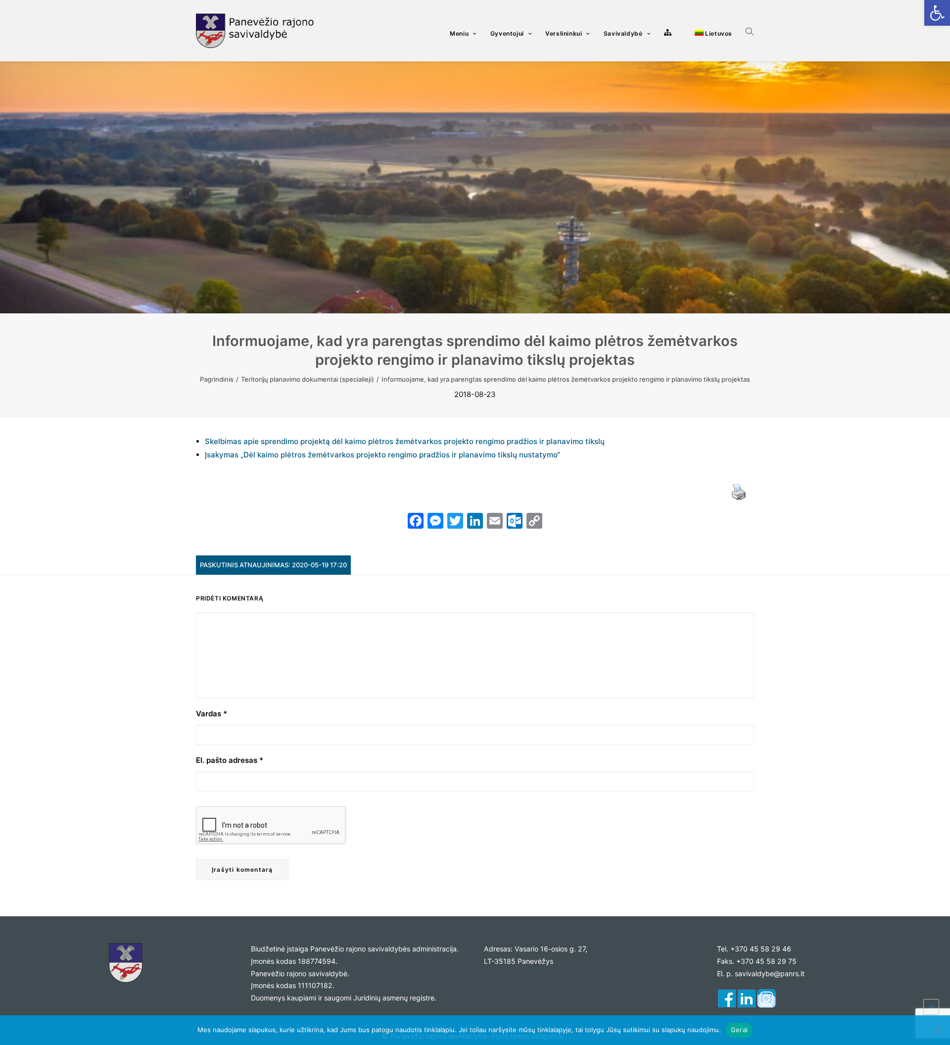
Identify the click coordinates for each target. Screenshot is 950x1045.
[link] (937, 13)
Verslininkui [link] (563, 33)
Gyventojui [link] (507, 33)
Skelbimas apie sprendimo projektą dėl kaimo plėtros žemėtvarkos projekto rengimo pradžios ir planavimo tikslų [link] (405, 441)
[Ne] (938, 1030)
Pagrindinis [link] (217, 379)
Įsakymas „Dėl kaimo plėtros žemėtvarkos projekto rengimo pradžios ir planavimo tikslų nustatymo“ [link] (382, 454)
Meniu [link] (459, 33)
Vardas (211, 713)
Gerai (739, 1030)
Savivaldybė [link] (623, 33)
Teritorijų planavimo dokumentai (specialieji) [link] (307, 379)
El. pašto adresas (229, 760)
